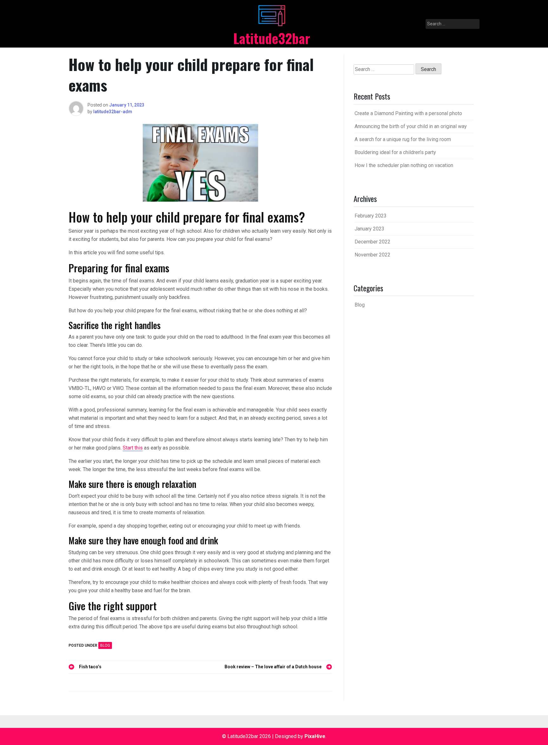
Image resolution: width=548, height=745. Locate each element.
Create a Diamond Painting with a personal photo (408, 113)
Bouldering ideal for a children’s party (395, 152)
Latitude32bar (271, 38)
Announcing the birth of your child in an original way (411, 126)
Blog (105, 645)
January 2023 (369, 229)
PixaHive (314, 736)
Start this (133, 448)
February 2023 (371, 216)
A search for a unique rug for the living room (403, 139)
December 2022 (372, 242)
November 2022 (372, 255)
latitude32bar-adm (112, 111)
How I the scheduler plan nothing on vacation (404, 165)
